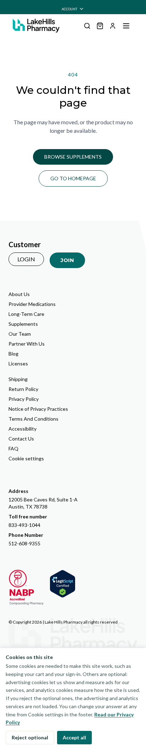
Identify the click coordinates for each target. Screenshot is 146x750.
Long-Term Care (26, 314)
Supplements (23, 324)
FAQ (13, 448)
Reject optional (30, 737)
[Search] (87, 25)
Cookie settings (26, 458)
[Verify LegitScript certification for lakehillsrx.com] (62, 584)
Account (69, 9)
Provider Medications (32, 304)
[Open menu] (126, 26)
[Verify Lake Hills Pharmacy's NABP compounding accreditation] (26, 587)
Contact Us (21, 439)
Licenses (18, 363)
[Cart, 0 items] (100, 25)
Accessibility (22, 429)
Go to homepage (73, 178)
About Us (19, 294)
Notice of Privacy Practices (38, 409)
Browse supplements (73, 157)
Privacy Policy (24, 399)
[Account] (112, 25)
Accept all (74, 737)
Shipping (18, 379)
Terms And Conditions (33, 419)
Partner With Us (27, 344)
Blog (13, 354)
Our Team (20, 334)
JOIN (67, 260)
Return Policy (23, 389)
